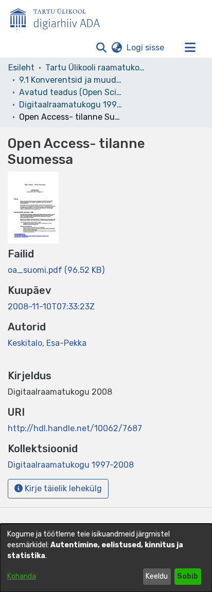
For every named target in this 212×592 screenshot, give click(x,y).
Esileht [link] (21, 67)
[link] (56, 270)
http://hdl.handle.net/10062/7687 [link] (75, 428)
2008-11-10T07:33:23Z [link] (51, 306)
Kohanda (21, 576)
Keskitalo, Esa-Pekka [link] (47, 343)
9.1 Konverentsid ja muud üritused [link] (70, 80)
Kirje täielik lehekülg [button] (62, 488)
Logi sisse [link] (146, 47)
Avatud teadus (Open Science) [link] (70, 92)
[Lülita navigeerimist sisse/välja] (189, 48)
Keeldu (157, 576)
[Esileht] (59, 17)
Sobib (187, 576)
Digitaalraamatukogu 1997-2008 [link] (70, 104)
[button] (101, 48)
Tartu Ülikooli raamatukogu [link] (96, 67)
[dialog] (106, 558)
